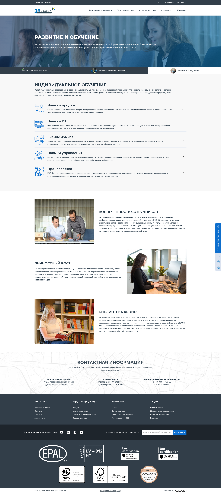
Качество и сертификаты (122, 414)
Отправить (179, 432)
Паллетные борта (42, 408)
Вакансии (169, 2)
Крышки (38, 414)
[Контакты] (218, 268)
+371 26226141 (117, 382)
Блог (160, 2)
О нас (114, 408)
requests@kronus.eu (65, 382)
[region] (110, 70)
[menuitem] (181, 2)
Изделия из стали (81, 411)
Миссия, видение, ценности (162, 411)
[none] (181, 2)
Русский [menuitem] (180, 2)
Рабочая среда (156, 408)
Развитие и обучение (159, 414)
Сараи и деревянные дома (84, 414)
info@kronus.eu (66, 385)
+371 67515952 (118, 385)
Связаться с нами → (43, 2)
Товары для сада (80, 418)
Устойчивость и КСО (120, 418)
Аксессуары (40, 418)
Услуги (76, 408)
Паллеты (38, 411)
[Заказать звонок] (218, 256)
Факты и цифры (118, 411)
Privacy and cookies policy (110, 491)
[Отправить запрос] (218, 226)
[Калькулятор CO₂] (218, 262)
